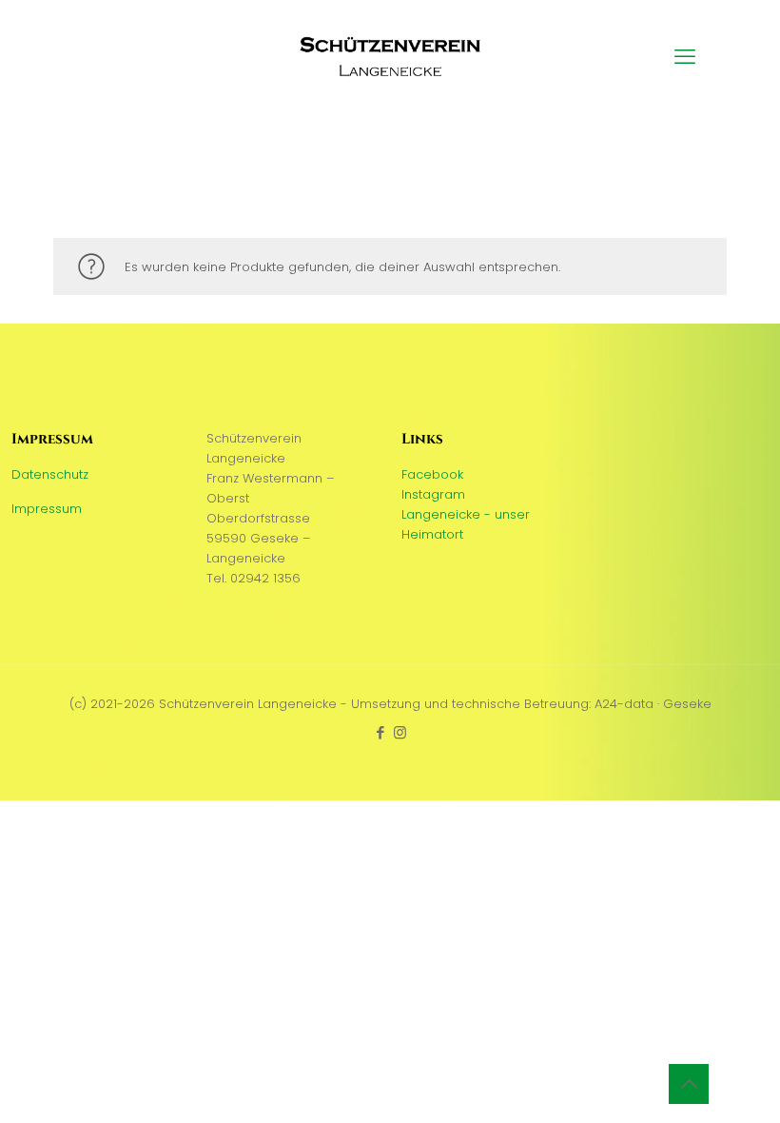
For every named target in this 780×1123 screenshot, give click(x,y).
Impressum (46, 509)
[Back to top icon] (689, 1084)
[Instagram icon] (400, 732)
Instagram (433, 494)
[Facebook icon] (380, 732)
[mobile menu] (685, 57)
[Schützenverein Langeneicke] (390, 57)
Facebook (432, 474)
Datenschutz (49, 474)
